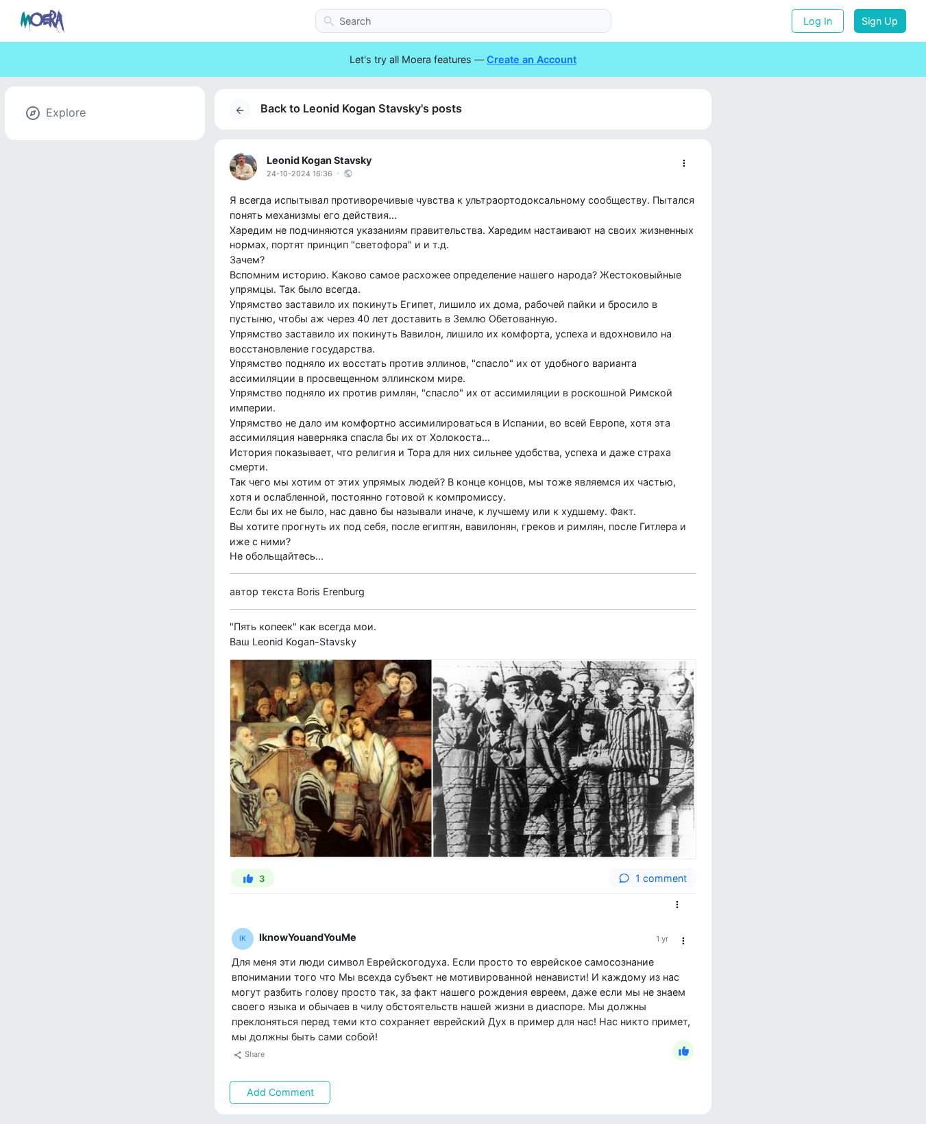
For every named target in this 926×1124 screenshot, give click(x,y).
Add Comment (280, 1092)
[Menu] (683, 164)
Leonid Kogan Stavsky (319, 160)
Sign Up (880, 21)
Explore (66, 112)
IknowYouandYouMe (307, 937)
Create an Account (531, 59)
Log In (817, 21)
